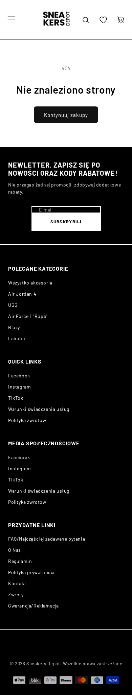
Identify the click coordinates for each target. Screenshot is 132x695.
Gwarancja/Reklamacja (33, 606)
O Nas (14, 550)
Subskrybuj (66, 221)
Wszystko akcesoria (30, 283)
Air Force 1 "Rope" (28, 316)
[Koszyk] (120, 20)
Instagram (19, 387)
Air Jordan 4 (22, 294)
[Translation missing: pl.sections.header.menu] (11, 20)
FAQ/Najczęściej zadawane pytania (46, 539)
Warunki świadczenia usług (38, 409)
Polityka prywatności (31, 572)
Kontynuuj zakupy (66, 115)
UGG (13, 305)
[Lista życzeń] (103, 20)
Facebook (19, 375)
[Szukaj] (85, 20)
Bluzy (14, 327)
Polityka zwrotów (27, 420)
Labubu (16, 338)
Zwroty (16, 594)
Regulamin (20, 561)
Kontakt (17, 583)
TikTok (15, 398)
